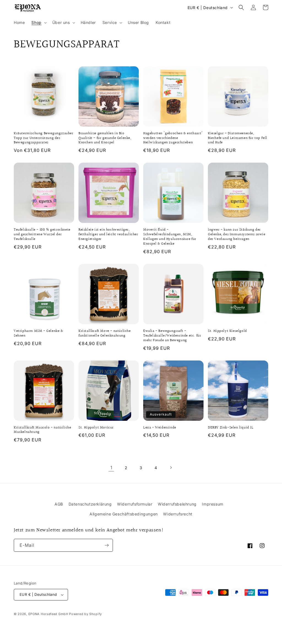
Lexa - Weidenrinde (159, 427)
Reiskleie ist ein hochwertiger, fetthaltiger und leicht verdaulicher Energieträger (108, 235)
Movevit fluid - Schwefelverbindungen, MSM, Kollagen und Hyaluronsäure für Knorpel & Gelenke (169, 237)
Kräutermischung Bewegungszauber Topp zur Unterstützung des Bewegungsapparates (44, 138)
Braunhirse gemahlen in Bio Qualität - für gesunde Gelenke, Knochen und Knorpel (104, 138)
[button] (38, 22)
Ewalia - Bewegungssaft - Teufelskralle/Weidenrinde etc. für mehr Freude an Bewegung (172, 336)
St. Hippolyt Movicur (96, 427)
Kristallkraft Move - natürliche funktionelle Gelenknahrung (104, 333)
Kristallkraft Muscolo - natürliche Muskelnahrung (42, 430)
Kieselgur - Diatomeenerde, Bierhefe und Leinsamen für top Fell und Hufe (237, 138)
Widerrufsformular (134, 504)
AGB (59, 504)
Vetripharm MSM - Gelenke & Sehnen (38, 333)
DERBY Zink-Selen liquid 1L (231, 427)
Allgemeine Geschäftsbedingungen (124, 514)
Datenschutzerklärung (90, 504)
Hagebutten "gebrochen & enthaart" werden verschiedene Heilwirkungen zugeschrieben (173, 138)
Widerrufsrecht (177, 514)
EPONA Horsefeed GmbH (48, 614)
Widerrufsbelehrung (177, 504)
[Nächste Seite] (171, 467)
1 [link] (111, 467)
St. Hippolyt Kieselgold (227, 331)
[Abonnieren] (107, 545)
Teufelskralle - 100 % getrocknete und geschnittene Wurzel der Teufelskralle (42, 235)
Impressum (212, 504)
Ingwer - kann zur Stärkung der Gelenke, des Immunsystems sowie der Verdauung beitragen (236, 235)
